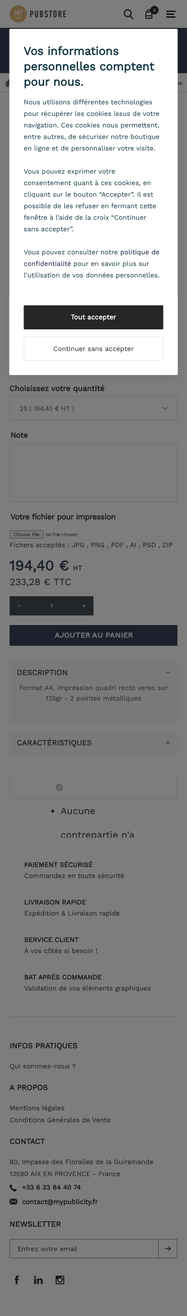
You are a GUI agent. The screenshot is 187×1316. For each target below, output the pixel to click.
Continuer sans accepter (93, 349)
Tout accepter (94, 317)
